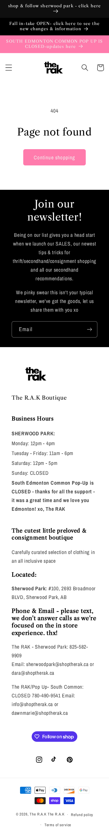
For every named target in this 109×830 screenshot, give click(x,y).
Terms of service (57, 824)
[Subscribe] (89, 329)
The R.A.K (38, 814)
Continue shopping (54, 157)
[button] (9, 67)
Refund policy (82, 814)
